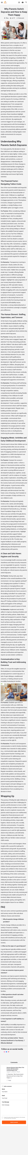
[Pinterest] (8, 1052)
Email (3, 1095)
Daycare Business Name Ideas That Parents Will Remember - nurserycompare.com (15, 1069)
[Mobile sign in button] (19, 2)
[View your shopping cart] (23, 2)
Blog (7, 18)
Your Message (5, 1102)
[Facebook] (6, 1052)
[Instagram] (4, 1052)
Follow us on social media (12, 1049)
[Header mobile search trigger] (26, 2)
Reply (9, 1080)
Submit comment (14, 1122)
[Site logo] (5, 2)
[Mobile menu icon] (2, 2)
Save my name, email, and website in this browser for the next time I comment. (14, 1118)
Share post (21, 18)
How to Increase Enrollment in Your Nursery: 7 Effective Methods (13, 1040)
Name (3, 1089)
